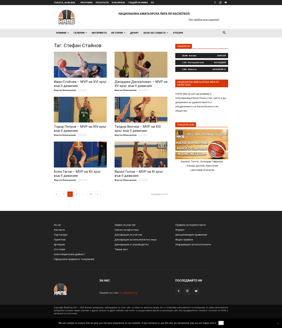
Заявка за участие (125, 224)
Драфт (134, 32)
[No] (278, 323)
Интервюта (99, 32)
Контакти (59, 229)
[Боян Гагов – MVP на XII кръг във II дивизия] (80, 155)
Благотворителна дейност (69, 254)
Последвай (220, 62)
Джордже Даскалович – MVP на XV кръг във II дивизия (141, 84)
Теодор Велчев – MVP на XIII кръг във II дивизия (138, 129)
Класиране (118, 2)
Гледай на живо (138, 2)
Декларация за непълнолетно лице (136, 239)
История (117, 32)
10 (90, 194)
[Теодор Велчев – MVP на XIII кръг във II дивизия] (141, 110)
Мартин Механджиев (65, 90)
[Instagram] (220, 2)
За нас (57, 224)
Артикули (59, 244)
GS (152, 2)
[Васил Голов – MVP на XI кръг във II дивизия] (141, 155)
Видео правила (184, 239)
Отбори (178, 32)
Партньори (60, 234)
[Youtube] (225, 2)
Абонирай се (219, 69)
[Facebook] (214, 2)
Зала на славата (154, 32)
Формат (180, 229)
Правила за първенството (190, 224)
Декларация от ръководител (132, 244)
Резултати (102, 2)
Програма (86, 2)
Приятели (60, 239)
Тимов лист (121, 249)
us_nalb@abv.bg (128, 292)
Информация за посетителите (193, 244)
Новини (61, 32)
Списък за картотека (127, 229)
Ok (221, 323)
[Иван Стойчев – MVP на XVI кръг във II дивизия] (80, 65)
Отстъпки (59, 249)
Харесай (221, 55)
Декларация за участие (128, 234)
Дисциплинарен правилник (191, 234)
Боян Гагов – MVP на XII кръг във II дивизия (77, 174)
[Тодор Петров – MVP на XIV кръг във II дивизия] (80, 110)
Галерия (79, 32)
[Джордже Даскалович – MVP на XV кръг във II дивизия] (141, 65)
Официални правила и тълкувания (74, 259)
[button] (224, 33)
